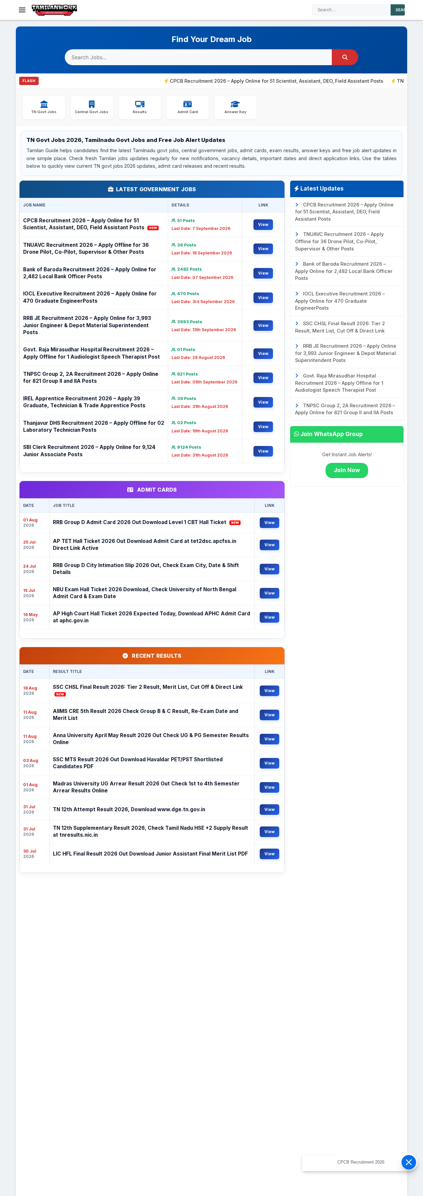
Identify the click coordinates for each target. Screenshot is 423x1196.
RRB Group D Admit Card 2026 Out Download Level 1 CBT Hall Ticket (146, 522)
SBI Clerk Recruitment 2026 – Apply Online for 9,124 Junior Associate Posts (89, 450)
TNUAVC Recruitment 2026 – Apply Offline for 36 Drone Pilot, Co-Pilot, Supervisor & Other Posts (86, 248)
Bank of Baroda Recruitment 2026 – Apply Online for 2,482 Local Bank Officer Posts (89, 273)
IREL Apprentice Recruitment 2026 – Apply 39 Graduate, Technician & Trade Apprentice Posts (84, 402)
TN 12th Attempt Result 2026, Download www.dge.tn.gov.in (129, 809)
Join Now (347, 470)
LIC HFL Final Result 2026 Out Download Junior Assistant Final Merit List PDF (150, 854)
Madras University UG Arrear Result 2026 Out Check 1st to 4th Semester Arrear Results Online (146, 787)
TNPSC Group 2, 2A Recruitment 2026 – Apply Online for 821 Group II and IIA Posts (90, 377)
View (263, 224)
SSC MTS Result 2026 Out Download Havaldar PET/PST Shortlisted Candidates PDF (138, 763)
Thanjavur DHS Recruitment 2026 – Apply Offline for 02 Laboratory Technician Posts (93, 426)
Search (404, 9)
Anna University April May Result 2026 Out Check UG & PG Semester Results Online (151, 738)
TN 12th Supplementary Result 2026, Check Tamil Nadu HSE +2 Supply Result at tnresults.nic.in (150, 831)
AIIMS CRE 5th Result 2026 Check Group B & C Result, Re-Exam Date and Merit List (145, 714)
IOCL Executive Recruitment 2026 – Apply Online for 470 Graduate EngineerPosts (90, 297)
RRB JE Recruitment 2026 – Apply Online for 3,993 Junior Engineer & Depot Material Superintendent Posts (87, 325)
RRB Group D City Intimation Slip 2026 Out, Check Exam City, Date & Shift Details (146, 568)
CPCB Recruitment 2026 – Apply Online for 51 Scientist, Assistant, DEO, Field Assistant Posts (247, 81)
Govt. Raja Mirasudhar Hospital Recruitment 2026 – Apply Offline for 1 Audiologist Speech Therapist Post (91, 353)
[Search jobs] (345, 57)
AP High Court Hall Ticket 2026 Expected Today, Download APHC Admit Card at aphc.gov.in (151, 617)
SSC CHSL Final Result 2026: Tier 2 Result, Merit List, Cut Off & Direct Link (148, 690)
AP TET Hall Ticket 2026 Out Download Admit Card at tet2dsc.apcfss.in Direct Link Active (144, 544)
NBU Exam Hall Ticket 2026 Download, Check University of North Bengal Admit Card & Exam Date (144, 592)
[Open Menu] (22, 10)
